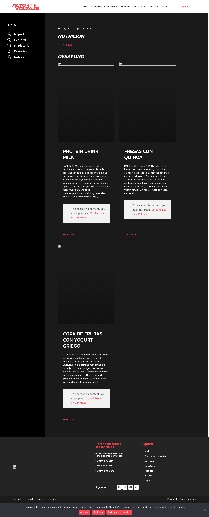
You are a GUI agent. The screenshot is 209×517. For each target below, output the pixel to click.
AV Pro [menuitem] (165, 6)
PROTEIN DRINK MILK (81, 154)
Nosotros (150, 466)
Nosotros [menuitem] (137, 6)
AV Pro (148, 476)
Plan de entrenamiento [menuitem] (103, 6)
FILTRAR (67, 45)
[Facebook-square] (119, 487)
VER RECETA (69, 234)
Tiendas (149, 471)
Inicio (147, 451)
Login (147, 481)
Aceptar (84, 512)
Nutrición (150, 461)
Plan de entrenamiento (157, 456)
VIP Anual (80, 217)
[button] (117, 6)
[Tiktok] (136, 487)
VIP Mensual (97, 213)
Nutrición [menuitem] (125, 6)
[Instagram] (124, 487)
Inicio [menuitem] (85, 6)
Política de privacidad (119, 512)
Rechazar (98, 512)
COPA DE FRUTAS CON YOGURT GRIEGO (82, 340)
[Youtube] (130, 487)
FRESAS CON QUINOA (138, 154)
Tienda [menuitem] (152, 6)
